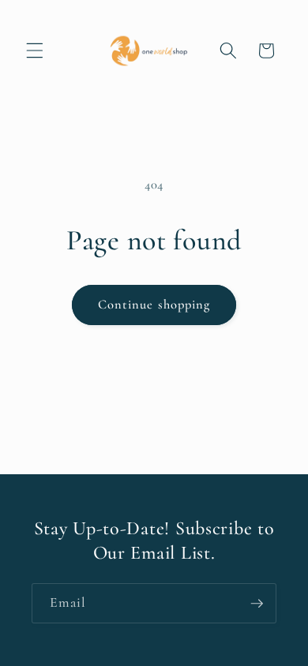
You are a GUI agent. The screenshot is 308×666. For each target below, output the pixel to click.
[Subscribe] (257, 603)
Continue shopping (154, 304)
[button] (35, 50)
